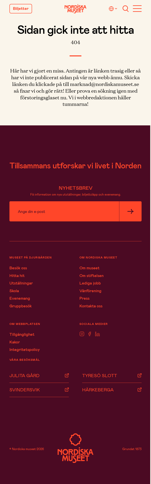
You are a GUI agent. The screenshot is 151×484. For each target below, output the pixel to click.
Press (84, 298)
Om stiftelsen (91, 275)
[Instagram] (81, 334)
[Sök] (125, 8)
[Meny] (137, 8)
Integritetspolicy (24, 349)
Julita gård (24, 375)
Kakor (14, 341)
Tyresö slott (99, 375)
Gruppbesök (20, 305)
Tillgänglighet (21, 334)
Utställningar (21, 283)
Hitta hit (17, 275)
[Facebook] (89, 334)
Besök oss (18, 267)
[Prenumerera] (130, 211)
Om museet (89, 267)
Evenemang (19, 298)
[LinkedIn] (97, 334)
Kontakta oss (90, 305)
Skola (14, 290)
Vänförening (90, 290)
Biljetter (21, 8)
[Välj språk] (113, 8)
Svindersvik (24, 389)
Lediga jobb (90, 283)
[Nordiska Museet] (75, 8)
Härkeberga (98, 389)
